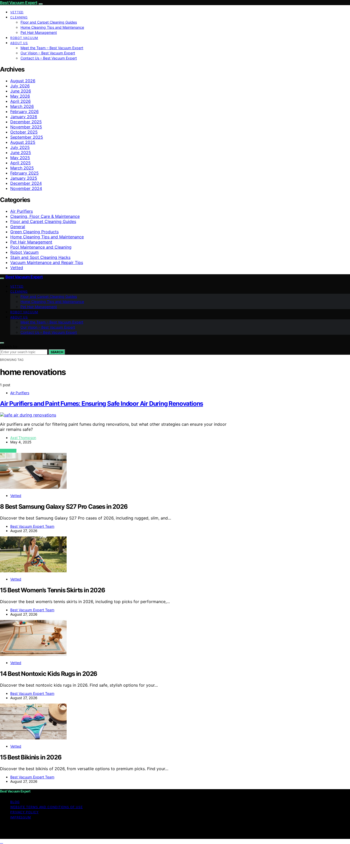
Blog (15, 802)
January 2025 (23, 178)
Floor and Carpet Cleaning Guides (48, 22)
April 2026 (20, 101)
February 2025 (24, 173)
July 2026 (20, 85)
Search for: (9, 346)
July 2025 (20, 147)
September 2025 (26, 137)
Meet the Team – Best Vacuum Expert (51, 48)
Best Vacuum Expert (18, 2)
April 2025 (20, 162)
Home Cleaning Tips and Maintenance (52, 27)
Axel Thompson (23, 437)
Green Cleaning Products (34, 231)
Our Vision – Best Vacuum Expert (47, 53)
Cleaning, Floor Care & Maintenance (45, 216)
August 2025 (22, 142)
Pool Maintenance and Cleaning (40, 247)
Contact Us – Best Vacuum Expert (48, 58)
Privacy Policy (24, 812)
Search (57, 352)
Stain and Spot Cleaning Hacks (40, 257)
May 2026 (20, 96)
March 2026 (22, 106)
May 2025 (20, 157)
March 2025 (22, 167)
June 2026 (20, 91)
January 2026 (23, 116)
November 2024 (26, 188)
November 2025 (26, 126)
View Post (8, 451)
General (17, 226)
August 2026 (22, 80)
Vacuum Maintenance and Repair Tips (46, 262)
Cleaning (19, 17)
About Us (19, 43)
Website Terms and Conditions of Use (46, 807)
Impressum (20, 817)
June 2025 (20, 152)
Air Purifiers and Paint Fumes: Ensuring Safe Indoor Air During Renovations (101, 403)
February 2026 (24, 111)
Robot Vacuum (24, 38)
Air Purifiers (21, 211)
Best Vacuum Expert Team (32, 526)
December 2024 (26, 183)
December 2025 (26, 121)
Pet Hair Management (38, 32)
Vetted (17, 12)
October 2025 (24, 132)
